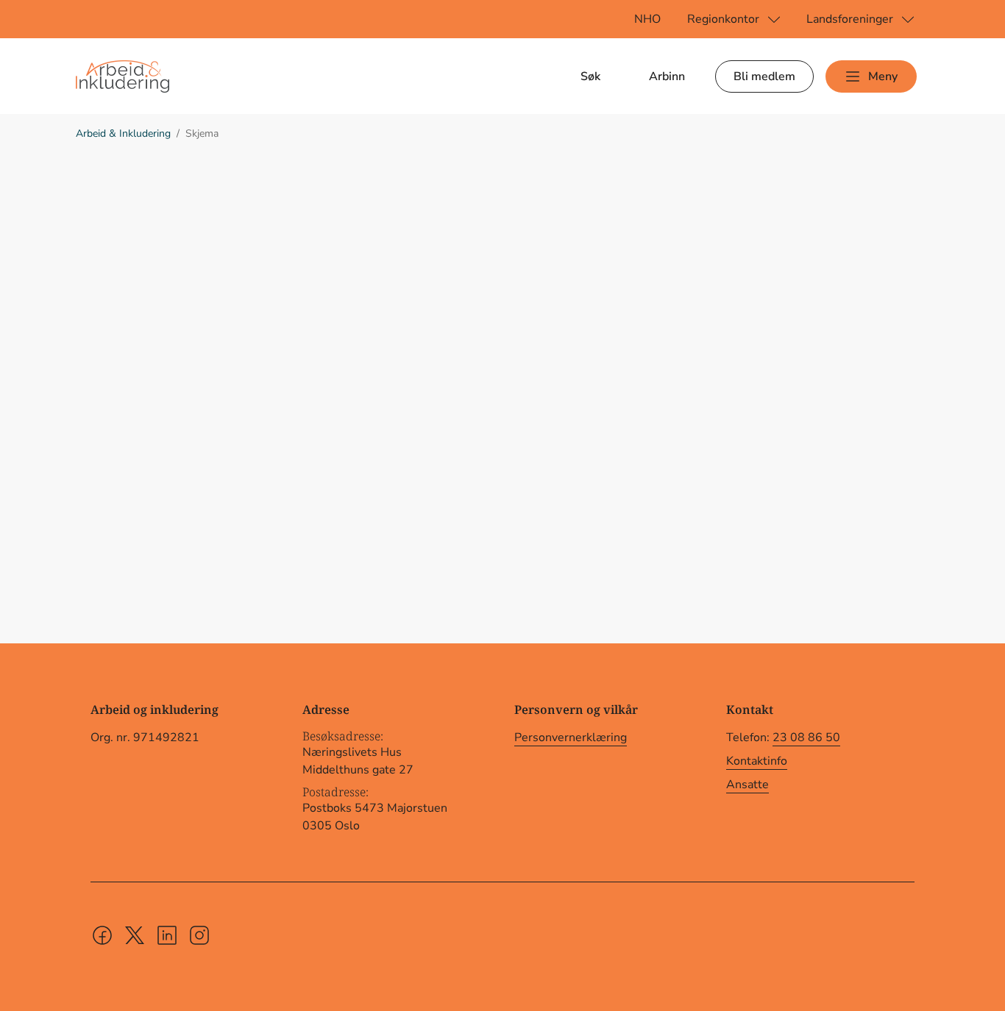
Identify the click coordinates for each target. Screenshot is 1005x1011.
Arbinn (667, 76)
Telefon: (783, 737)
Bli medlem (764, 76)
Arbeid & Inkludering (123, 133)
